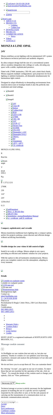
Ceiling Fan (15, 27)
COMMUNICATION (14, 34)
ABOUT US (11, 21)
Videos (8, 38)
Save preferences (7, 408)
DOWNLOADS (12, 30)
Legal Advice (11, 331)
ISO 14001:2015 (7, 312)
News (13, 36)
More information (8, 413)
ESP (7, 15)
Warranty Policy (12, 324)
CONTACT (10, 41)
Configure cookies (8, 411)
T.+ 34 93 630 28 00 (9, 298)
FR (10, 15)
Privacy (9, 329)
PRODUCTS (11, 23)
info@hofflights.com (9, 296)
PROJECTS (11, 32)
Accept (4, 404)
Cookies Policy (12, 326)
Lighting (14, 25)
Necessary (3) (7, 383)
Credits (8, 333)
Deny (3, 406)
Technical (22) (7, 403)
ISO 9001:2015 (7, 309)
